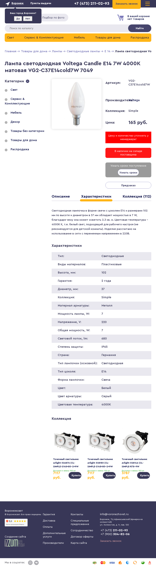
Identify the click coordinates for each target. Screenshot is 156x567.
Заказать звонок (110, 541)
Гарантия (49, 514)
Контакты (77, 514)
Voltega (134, 100)
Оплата (48, 526)
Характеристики (96, 196)
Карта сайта (79, 542)
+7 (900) (115, 534)
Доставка (49, 520)
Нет (27, 18)
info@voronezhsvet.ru (114, 514)
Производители (53, 542)
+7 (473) (114, 530)
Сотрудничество (82, 530)
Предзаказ (128, 185)
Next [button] (144, 448)
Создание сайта (15, 536)
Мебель (79, 37)
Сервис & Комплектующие (44, 37)
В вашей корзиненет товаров (139, 17)
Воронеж (18, 3)
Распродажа (140, 37)
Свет (10, 37)
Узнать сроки (128, 172)
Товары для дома (108, 37)
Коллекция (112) (137, 196)
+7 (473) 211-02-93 (91, 3)
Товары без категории (27, 131)
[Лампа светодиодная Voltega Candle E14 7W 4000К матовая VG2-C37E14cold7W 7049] (76, 129)
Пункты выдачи (40, 3)
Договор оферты (82, 536)
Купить (76, 475)
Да (18, 18)
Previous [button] (58, 448)
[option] (67, 453)
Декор (15, 121)
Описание (61, 196)
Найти (140, 28)
